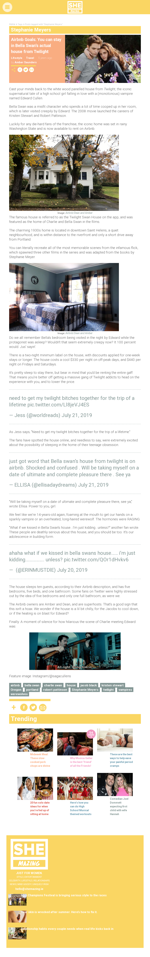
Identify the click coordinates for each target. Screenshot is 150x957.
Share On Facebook (19, 69)
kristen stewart (113, 685)
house (71, 685)
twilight (108, 689)
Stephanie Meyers (85, 689)
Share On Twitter (25, 69)
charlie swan (53, 685)
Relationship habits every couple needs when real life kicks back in (67, 929)
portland (32, 689)
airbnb (15, 685)
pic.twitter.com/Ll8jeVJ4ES (58, 405)
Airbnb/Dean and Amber (79, 212)
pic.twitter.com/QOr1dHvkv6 (96, 560)
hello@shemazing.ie (29, 889)
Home (12, 24)
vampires (125, 689)
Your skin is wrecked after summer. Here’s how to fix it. (59, 912)
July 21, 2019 (77, 415)
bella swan (32, 685)
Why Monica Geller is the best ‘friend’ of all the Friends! (81, 762)
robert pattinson (55, 689)
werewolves (19, 694)
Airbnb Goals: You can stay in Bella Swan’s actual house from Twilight (36, 45)
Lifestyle (16, 58)
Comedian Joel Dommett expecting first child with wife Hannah (119, 806)
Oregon (16, 689)
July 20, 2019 (72, 570)
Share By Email (31, 69)
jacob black (88, 685)
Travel (30, 58)
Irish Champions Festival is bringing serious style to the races (64, 895)
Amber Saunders (26, 62)
